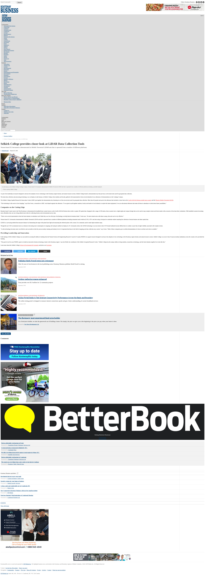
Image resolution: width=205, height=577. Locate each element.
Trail (5, 60)
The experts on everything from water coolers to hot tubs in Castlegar (20, 462)
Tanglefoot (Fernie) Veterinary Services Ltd (19, 445)
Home (5, 133)
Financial (6, 75)
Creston (6, 32)
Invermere (6, 42)
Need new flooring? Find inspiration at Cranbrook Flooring (17, 495)
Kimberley (6, 45)
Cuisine (6, 66)
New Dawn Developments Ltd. (31, 324)
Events (39, 570)
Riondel (6, 53)
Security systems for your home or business (12, 481)
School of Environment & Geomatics (29, 245)
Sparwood (6, 58)
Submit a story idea (8, 111)
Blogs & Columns (6, 95)
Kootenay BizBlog (8, 136)
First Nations (7, 76)
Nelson (5, 47)
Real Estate (6, 81)
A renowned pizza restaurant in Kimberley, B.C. (14, 448)
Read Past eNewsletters (9, 106)
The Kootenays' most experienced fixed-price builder (39, 318)
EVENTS (3, 503)
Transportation (7, 88)
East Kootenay (7, 34)
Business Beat (7, 101)
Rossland (6, 54)
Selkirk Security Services (13, 483)
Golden (6, 39)
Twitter (20, 251)
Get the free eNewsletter (11, 568)
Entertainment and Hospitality (11, 72)
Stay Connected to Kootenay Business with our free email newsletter (19, 490)
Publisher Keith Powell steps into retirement (36, 261)
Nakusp (6, 46)
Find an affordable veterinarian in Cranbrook (13, 457)
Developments (7, 68)
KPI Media (10, 492)
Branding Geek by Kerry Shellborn (12, 99)
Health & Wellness (8, 79)
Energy (5, 71)
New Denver (7, 49)
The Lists (4, 91)
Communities (5, 24)
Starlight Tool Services (14, 454)
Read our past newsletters (59, 570)
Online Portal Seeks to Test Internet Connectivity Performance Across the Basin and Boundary (55, 298)
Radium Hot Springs (9, 50)
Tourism (6, 87)
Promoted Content (8, 90)
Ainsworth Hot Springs (9, 26)
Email (45, 251)
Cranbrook (6, 31)
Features (4, 62)
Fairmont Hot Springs (9, 36)
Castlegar (6, 28)
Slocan (5, 57)
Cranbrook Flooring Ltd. (13, 497)
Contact (3, 109)
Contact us (6, 110)
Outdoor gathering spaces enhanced (32, 279)
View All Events (5, 506)
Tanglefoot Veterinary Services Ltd (17, 459)
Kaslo (5, 43)
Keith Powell (5, 150)
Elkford (6, 35)
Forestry (6, 77)
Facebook (48, 245)
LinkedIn (32, 251)
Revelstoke (6, 51)
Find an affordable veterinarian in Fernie (12, 443)
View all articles (5, 333)
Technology (7, 86)
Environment (7, 73)
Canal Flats (6, 27)
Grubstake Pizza (12, 450)
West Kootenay (7, 61)
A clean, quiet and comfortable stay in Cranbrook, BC (15, 486)
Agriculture (7, 64)
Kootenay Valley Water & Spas (16, 464)
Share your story (23, 568)
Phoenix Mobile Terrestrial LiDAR (164, 200)
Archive (4, 105)
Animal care (7, 65)
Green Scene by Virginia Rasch (11, 98)
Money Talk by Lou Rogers (11, 97)
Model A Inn (10, 488)
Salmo (5, 56)
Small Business (7, 84)
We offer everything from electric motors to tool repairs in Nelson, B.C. (20, 452)
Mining (5, 80)
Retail (5, 83)
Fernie (5, 38)
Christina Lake (7, 30)
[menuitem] (104, 26)
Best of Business (8, 92)
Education (6, 69)
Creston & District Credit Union (15, 478)
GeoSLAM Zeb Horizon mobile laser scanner (139, 200)
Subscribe (6, 113)
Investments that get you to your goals (11, 476)
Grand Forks (7, 41)
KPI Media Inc (27, 564)
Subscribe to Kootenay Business (12, 107)
